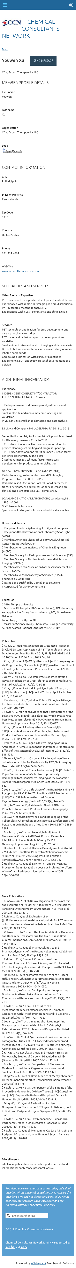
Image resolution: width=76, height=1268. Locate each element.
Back (5, 49)
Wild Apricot (38, 1263)
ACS (23, 1247)
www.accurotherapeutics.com (20, 271)
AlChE (10, 1247)
